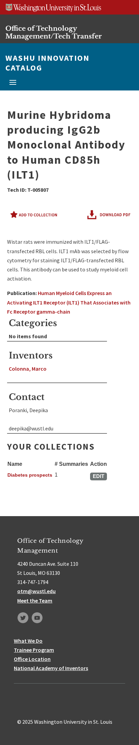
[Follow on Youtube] (37, 617)
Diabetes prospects (29, 475)
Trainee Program (34, 649)
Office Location (32, 659)
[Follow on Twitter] (23, 617)
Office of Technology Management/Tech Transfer (53, 32)
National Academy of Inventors (51, 668)
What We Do (28, 640)
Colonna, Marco (28, 368)
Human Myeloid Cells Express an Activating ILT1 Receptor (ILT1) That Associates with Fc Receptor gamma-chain (69, 302)
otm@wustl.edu (36, 591)
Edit (98, 476)
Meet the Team (34, 600)
